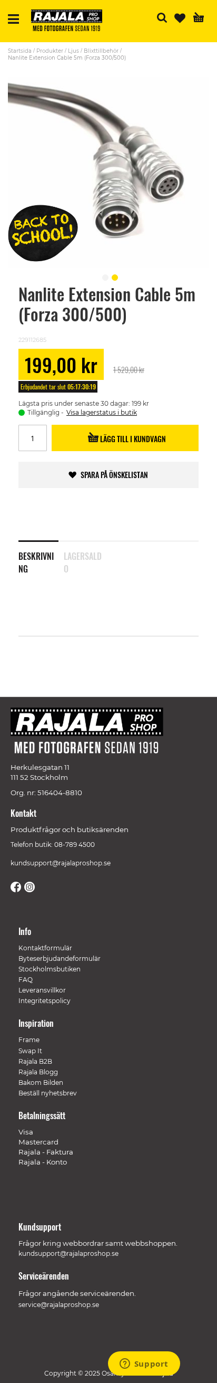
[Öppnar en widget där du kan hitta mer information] (143, 1364)
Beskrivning (36, 560)
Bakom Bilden (40, 1082)
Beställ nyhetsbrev (47, 1093)
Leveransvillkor (42, 990)
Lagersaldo (83, 560)
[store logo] (70, 21)
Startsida (20, 50)
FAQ (25, 980)
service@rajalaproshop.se (58, 1305)
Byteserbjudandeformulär (59, 958)
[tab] (41, 555)
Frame (29, 1040)
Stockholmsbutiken (49, 969)
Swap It (30, 1051)
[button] (103, 276)
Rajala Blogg (38, 1072)
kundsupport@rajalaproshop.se (61, 863)
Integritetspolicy (44, 1001)
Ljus (73, 50)
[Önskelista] (179, 18)
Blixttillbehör (101, 50)
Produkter (49, 50)
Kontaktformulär (45, 948)
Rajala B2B (35, 1061)
